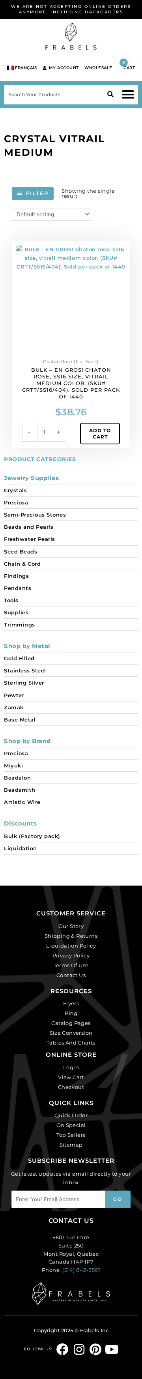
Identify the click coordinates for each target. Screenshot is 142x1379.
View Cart (71, 1077)
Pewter (14, 695)
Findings (16, 576)
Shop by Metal (27, 646)
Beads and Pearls (28, 527)
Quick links (71, 1103)
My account (64, 67)
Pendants (17, 588)
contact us (71, 1220)
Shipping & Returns (71, 936)
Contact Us (71, 975)
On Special (71, 1125)
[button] (128, 94)
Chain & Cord (22, 564)
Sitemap (71, 1145)
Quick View (71, 350)
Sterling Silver (24, 682)
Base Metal (20, 719)
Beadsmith (20, 790)
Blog (71, 1013)
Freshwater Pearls (29, 539)
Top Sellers (70, 1135)
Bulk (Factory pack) (32, 836)
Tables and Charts (71, 1042)
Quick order (71, 1115)
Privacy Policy (71, 955)
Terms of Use (71, 965)
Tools (11, 600)
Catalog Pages (70, 1023)
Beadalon (17, 777)
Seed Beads (20, 551)
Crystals (15, 490)
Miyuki (13, 765)
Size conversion (71, 1033)
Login (71, 1067)
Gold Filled (19, 658)
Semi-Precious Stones (35, 514)
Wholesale (98, 67)
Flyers (71, 1003)
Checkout (71, 1087)
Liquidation (20, 848)
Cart (128, 65)
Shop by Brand (27, 741)
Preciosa (16, 502)
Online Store (71, 1054)
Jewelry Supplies (31, 478)
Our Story (71, 926)
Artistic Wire (22, 802)
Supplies (16, 612)
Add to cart (100, 433)
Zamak (14, 707)
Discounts (20, 823)
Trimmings (19, 624)
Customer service (71, 913)
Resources (71, 991)
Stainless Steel (25, 670)
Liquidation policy (71, 945)
